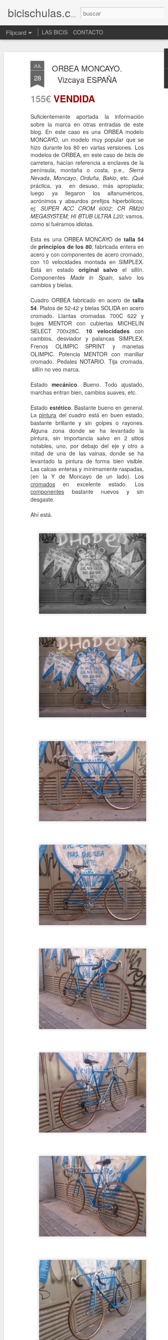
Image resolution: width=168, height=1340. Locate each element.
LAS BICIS (55, 32)
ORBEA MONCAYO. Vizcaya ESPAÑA (87, 74)
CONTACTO (88, 32)
